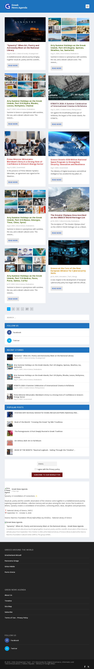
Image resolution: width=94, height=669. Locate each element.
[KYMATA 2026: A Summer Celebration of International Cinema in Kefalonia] (68, 88)
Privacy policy (54, 469)
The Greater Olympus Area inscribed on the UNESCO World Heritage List (68, 216)
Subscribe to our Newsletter (47, 475)
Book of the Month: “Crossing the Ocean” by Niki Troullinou (39, 422)
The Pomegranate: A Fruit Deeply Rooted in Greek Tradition (39, 431)
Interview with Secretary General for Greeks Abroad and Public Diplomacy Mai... (46, 413)
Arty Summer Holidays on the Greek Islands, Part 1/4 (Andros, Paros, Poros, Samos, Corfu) (24, 278)
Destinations (31, 109)
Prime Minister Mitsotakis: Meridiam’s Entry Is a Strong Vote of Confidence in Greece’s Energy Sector (25, 161)
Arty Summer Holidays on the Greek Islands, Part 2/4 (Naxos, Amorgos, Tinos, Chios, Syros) (24, 220)
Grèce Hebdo (10, 566)
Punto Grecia (10, 572)
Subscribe (8, 612)
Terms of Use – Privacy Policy (16, 618)
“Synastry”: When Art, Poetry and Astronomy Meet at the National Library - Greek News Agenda (45, 526)
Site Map (8, 606)
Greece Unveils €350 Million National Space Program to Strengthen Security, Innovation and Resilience (69, 162)
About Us (8, 595)
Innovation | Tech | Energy (68, 277)
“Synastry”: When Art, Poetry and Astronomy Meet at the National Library (23, 47)
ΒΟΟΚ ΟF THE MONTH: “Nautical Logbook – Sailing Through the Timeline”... (45, 450)
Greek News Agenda (20, 489)
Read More (13, 65)
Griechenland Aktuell (13, 555)
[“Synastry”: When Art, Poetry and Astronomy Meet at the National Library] (25, 29)
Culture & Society (22, 54)
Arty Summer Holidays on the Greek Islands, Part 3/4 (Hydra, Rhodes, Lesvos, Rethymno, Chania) (24, 103)
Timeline (8, 601)
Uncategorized (33, 54)
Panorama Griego (12, 561)
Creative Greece (66, 110)
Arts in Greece (21, 109)
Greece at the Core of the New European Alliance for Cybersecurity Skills (68, 270)
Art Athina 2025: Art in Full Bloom (28, 441)
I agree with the (48, 469)
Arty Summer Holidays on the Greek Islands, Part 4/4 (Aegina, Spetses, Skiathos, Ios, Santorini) (68, 47)
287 (27, 309)
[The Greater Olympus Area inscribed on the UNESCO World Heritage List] (68, 199)
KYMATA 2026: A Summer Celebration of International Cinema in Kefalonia (69, 104)
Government (21, 167)
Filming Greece (76, 110)
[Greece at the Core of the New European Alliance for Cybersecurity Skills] (68, 252)
